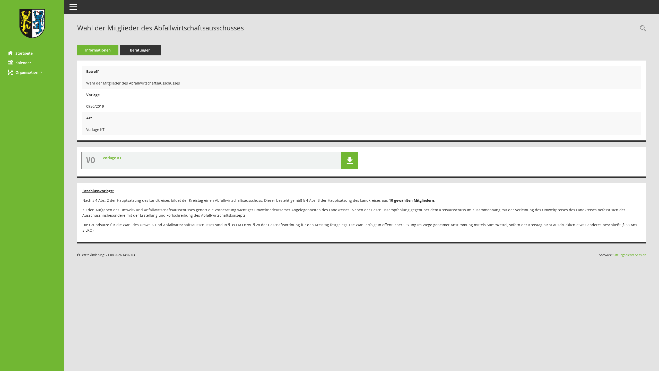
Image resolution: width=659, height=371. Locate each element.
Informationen (98, 50)
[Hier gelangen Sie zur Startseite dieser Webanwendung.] (32, 23)
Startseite (24, 53)
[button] (32, 72)
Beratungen (140, 50)
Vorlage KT (112, 157)
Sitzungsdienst (629, 255)
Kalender (23, 62)
